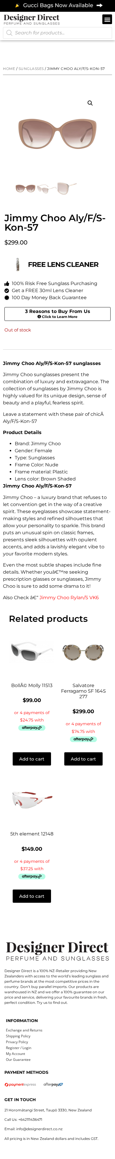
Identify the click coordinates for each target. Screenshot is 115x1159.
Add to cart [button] (31, 759)
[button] (107, 19)
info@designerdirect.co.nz (39, 1129)
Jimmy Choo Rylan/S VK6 (69, 597)
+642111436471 (30, 1119)
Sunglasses (31, 68)
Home (9, 68)
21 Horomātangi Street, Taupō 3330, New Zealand (48, 1110)
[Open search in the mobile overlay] (57, 33)
